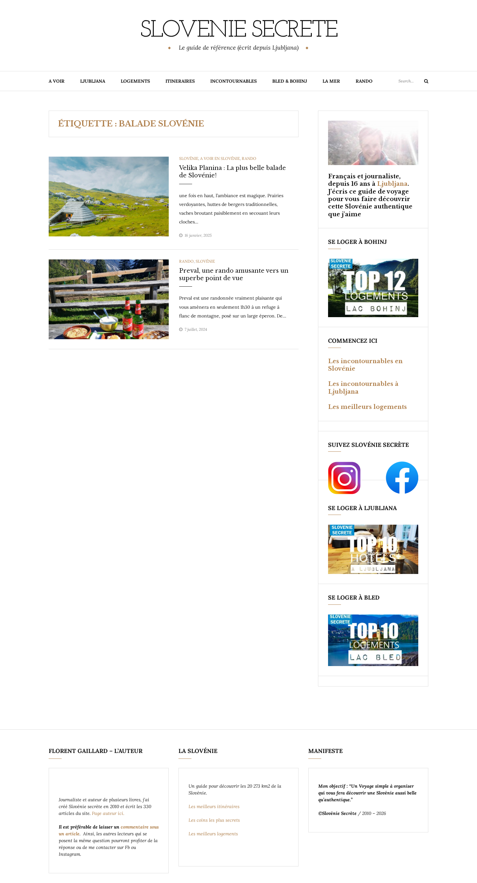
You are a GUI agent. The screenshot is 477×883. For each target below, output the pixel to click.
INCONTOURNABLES (233, 81)
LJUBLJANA (92, 81)
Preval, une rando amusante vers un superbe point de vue (233, 274)
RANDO (364, 81)
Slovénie (188, 158)
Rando (249, 158)
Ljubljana (392, 183)
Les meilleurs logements (367, 407)
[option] (109, 197)
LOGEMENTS (135, 81)
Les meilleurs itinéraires (215, 806)
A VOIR (57, 81)
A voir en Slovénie (220, 158)
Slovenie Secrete (238, 30)
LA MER (331, 81)
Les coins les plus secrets (214, 820)
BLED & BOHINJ (289, 81)
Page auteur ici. (109, 813)
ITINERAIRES (180, 81)
